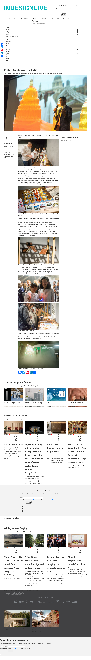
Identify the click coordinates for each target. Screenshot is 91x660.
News (7, 27)
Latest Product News (80, 8)
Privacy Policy (37, 590)
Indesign (6, 434)
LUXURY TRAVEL (36, 631)
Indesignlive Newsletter (23, 499)
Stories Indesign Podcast (12, 36)
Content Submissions (14, 590)
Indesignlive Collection (42, 499)
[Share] (1, 55)
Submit (7, 43)
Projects (8, 31)
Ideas (7, 34)
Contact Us (31, 590)
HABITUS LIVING (8, 629)
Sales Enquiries (24, 590)
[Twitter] (1, 47)
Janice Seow (9, 143)
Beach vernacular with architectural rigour (15, 628)
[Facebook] (1, 44)
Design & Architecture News (60, 8)
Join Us (63, 14)
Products (8, 29)
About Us (6, 590)
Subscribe (8, 41)
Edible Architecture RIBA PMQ (9, 156)
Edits (7, 39)
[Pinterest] (1, 50)
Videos (7, 38)
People (7, 32)
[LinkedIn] (1, 53)
